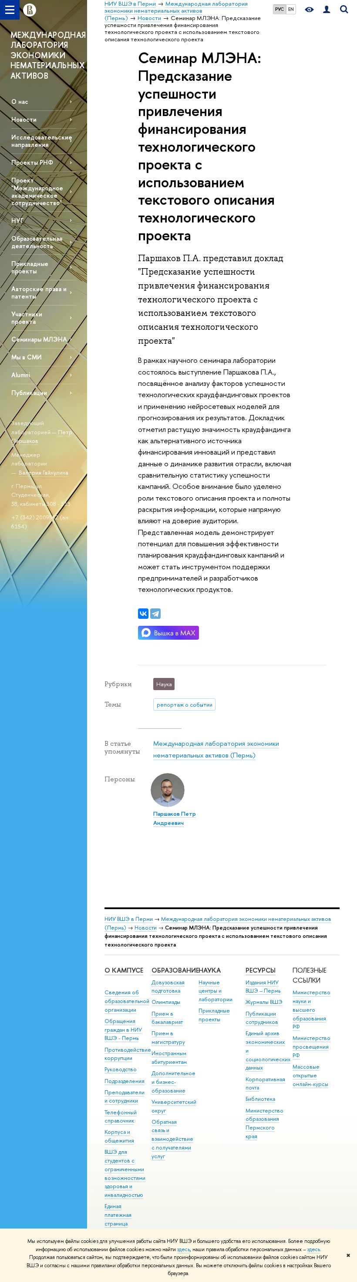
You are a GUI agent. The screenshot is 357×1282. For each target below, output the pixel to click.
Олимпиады (166, 1002)
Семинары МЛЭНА (39, 339)
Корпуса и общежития (119, 1136)
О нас (19, 101)
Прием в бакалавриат (167, 1018)
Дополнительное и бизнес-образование (173, 1081)
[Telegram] (155, 613)
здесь (183, 1249)
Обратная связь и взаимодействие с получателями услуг (172, 1139)
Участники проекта (26, 317)
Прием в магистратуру (168, 1038)
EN (291, 9)
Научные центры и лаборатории (215, 991)
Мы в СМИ (26, 357)
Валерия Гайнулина (43, 472)
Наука (210, 970)
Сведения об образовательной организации (126, 1001)
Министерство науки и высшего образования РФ (311, 1009)
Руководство (120, 1069)
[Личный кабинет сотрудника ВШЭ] (326, 10)
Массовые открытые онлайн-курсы (310, 1075)
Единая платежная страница (117, 1214)
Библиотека (260, 1099)
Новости (24, 119)
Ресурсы (261, 970)
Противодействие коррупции (127, 1054)
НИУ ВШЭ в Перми (128, 919)
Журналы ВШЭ (264, 1002)
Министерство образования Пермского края (264, 1123)
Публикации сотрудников (262, 1018)
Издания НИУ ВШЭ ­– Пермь (263, 987)
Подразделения (124, 1081)
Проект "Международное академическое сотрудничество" (37, 191)
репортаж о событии (184, 704)
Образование (175, 970)
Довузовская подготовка (168, 987)
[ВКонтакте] (143, 613)
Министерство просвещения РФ (311, 1046)
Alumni (20, 375)
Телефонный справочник (120, 1117)
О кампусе (123, 970)
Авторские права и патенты (39, 292)
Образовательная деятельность (36, 242)
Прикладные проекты (214, 1015)
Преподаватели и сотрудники (124, 1097)
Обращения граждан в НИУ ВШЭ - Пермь (123, 1029)
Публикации (29, 393)
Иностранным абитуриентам (169, 1058)
